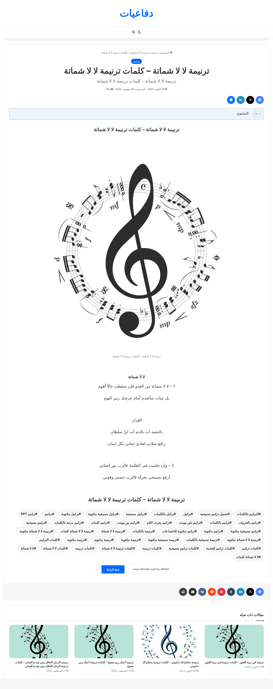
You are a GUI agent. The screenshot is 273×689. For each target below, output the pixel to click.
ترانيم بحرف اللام (158, 522)
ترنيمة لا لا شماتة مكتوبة (35, 531)
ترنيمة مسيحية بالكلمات (202, 540)
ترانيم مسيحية (35, 522)
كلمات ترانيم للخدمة (219, 548)
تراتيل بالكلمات (164, 514)
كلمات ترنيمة (150, 548)
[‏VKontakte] (202, 592)
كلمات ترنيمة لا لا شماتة (117, 548)
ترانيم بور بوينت (127, 522)
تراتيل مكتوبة (70, 514)
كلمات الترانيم (48, 540)
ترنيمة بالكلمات (143, 531)
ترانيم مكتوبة (212, 531)
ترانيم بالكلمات (219, 522)
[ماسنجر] (231, 100)
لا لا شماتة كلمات (247, 557)
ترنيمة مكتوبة (130, 540)
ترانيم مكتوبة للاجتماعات (178, 531)
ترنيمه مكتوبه (76, 540)
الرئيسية (165, 52)
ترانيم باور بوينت (189, 522)
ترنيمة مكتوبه (103, 540)
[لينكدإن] (241, 100)
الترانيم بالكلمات (248, 514)
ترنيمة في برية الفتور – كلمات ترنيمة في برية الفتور (234, 662)
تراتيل (187, 514)
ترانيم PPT (28, 514)
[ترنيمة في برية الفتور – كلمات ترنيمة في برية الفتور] (234, 641)
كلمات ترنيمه (83, 548)
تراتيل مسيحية (135, 514)
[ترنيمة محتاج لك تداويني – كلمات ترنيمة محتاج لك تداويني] (169, 641)
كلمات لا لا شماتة (54, 548)
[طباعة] (183, 592)
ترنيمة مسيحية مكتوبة (162, 540)
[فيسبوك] (260, 100)
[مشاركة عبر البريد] (193, 592)
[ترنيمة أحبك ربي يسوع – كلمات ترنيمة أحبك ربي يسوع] (104, 641)
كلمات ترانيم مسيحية (183, 548)
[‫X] (250, 100)
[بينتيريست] (221, 592)
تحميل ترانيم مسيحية (214, 514)
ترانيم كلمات (99, 522)
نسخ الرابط (113, 569)
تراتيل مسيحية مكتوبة (102, 514)
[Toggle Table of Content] (255, 114)
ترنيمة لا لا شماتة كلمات (76, 531)
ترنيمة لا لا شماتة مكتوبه (243, 540)
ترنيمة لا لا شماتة (112, 531)
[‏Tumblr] (231, 592)
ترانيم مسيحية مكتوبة (244, 531)
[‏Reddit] (212, 592)
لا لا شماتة (27, 548)
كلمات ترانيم (250, 548)
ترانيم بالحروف (249, 522)
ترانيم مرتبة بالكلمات (68, 522)
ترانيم (154, 52)
